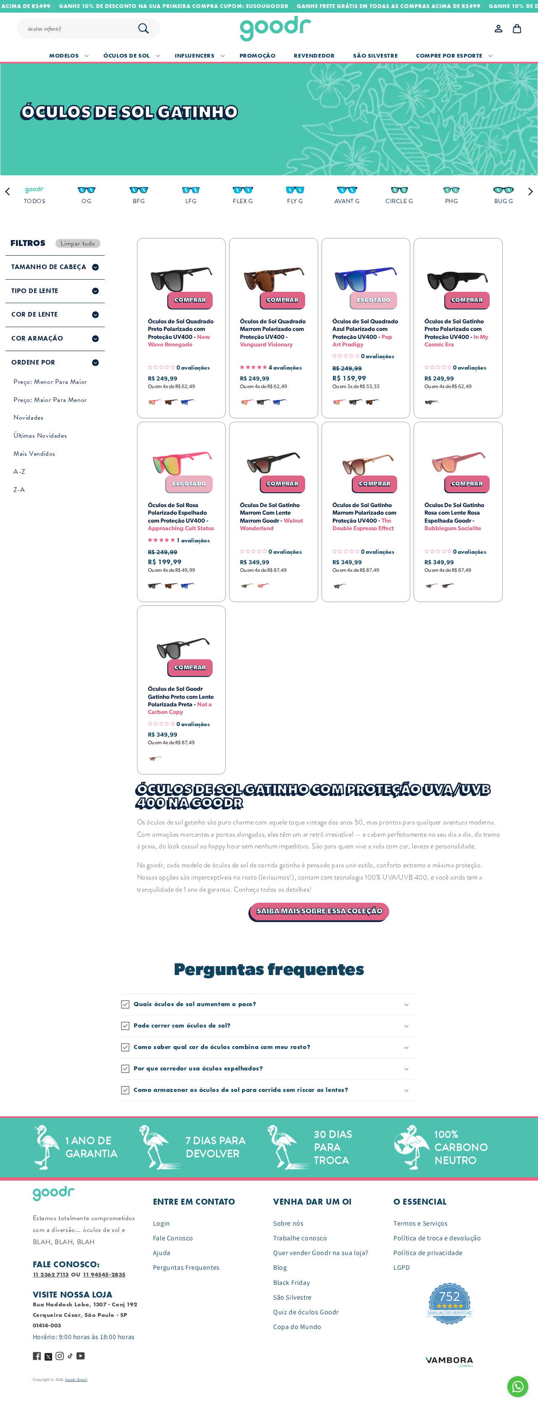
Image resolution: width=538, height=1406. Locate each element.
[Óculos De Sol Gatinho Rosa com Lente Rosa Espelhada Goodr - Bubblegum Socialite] (263, 586)
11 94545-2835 (104, 1274)
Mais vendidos (34, 454)
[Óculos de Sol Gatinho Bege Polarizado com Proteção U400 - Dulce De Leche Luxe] (247, 586)
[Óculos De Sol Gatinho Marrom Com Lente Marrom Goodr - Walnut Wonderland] (448, 586)
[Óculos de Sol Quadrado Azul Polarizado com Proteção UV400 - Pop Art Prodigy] (187, 402)
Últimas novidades (40, 436)
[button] (67, 55)
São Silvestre (292, 1297)
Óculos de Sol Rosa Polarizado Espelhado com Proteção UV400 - (181, 516)
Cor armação (37, 338)
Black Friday (291, 1282)
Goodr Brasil (76, 1379)
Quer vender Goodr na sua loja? (321, 1252)
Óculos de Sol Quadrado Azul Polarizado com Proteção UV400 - (365, 333)
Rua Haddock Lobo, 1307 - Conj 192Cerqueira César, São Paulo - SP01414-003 (85, 1314)
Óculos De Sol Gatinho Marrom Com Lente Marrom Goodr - (271, 516)
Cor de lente (34, 314)
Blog (280, 1267)
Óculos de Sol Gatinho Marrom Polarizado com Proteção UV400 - (364, 516)
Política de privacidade (428, 1252)
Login (161, 1223)
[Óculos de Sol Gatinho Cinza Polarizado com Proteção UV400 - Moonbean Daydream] (432, 402)
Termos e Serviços (420, 1223)
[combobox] (92, 28)
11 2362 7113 (51, 1274)
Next (529, 191)
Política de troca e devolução (437, 1238)
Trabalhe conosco (300, 1238)
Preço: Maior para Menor (50, 400)
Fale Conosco (173, 1238)
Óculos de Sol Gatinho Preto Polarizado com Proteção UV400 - (456, 333)
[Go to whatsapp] (517, 1386)
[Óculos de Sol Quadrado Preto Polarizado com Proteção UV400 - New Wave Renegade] (263, 402)
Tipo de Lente (34, 291)
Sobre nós (288, 1223)
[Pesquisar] (143, 28)
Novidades (28, 417)
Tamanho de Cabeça (48, 267)
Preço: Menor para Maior (50, 382)
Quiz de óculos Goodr (306, 1312)
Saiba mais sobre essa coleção (319, 911)
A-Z (19, 472)
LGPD (401, 1267)
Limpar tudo (78, 243)
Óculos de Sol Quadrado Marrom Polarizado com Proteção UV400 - (273, 333)
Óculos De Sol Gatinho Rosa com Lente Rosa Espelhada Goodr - (454, 516)
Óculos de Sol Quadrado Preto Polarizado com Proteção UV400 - (181, 333)
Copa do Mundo (297, 1326)
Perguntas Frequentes (186, 1267)
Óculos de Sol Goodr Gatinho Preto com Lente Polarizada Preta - (181, 700)
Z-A (19, 490)
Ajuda (162, 1252)
